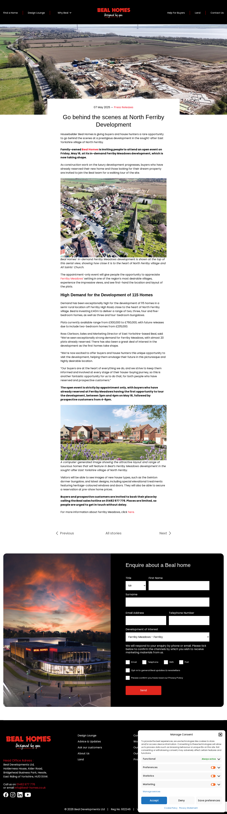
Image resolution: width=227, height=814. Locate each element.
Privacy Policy (175, 677)
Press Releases (123, 107)
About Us (83, 753)
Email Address (135, 613)
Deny (181, 800)
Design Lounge (36, 12)
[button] (220, 734)
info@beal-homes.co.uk (30, 788)
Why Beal (63, 12)
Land (197, 12)
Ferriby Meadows (71, 278)
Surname (131, 594)
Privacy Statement (188, 808)
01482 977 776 (25, 784)
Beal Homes (90, 149)
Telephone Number (181, 613)
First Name (156, 578)
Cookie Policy (170, 808)
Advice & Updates (89, 741)
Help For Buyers (176, 12)
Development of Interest (142, 629)
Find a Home (10, 12)
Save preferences (209, 800)
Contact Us (217, 12)
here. (131, 512)
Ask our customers (90, 747)
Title (128, 578)
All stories (113, 533)
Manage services (151, 791)
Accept (154, 800)
